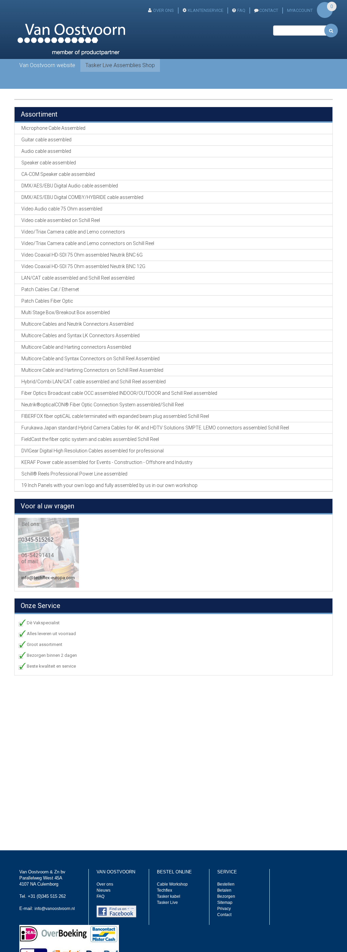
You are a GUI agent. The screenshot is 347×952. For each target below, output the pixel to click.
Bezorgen (226, 896)
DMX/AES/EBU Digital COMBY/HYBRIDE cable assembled (82, 197)
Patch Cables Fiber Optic (47, 301)
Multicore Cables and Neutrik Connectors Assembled (77, 324)
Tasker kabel (168, 896)
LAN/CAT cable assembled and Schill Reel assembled (78, 278)
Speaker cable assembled (48, 162)
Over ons (163, 10)
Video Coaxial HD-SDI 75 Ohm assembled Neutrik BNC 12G (83, 266)
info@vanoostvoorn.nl (55, 908)
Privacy (224, 908)
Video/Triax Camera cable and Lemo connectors (73, 232)
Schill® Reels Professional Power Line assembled (74, 474)
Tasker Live (167, 902)
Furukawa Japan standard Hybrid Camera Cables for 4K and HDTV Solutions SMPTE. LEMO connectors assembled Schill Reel (155, 427)
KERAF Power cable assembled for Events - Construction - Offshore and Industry (106, 462)
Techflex (164, 890)
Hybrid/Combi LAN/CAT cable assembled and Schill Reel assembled (93, 381)
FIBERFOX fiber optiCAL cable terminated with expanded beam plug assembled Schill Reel (115, 416)
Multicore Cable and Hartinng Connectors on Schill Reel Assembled (92, 370)
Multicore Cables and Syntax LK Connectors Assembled (80, 335)
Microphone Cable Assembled (53, 128)
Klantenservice (205, 10)
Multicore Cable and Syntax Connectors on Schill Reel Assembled (90, 358)
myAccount (300, 10)
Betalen (224, 890)
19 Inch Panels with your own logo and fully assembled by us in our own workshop (109, 485)
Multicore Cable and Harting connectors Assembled (76, 347)
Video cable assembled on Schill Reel (60, 220)
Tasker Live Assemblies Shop (120, 65)
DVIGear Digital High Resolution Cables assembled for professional (92, 450)
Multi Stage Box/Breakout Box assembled (65, 312)
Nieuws (103, 890)
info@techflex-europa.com (48, 577)
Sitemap (224, 902)
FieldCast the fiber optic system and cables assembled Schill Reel (90, 439)
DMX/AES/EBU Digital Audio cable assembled (69, 185)
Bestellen (225, 884)
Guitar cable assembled (46, 139)
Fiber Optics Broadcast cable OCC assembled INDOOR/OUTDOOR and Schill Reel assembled (119, 393)
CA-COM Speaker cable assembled (58, 174)
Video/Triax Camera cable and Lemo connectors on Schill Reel (87, 243)
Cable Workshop (172, 884)
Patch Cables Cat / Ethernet (50, 289)
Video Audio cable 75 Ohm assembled (61, 208)
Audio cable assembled (46, 151)
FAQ (241, 10)
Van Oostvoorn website (47, 65)
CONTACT (268, 10)
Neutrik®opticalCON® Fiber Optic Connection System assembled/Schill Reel (102, 404)
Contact (224, 914)
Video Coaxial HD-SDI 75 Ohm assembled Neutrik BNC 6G (82, 255)
